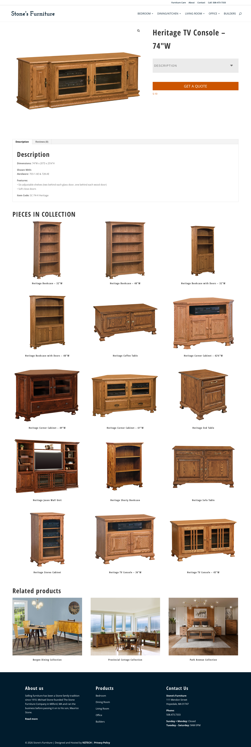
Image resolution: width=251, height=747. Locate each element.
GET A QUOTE (195, 86)
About (192, 3)
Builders (230, 13)
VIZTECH (87, 742)
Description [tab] (22, 141)
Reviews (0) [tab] (41, 141)
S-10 (155, 93)
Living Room (193, 13)
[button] (138, 30)
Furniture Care (178, 3)
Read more (31, 718)
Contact (201, 3)
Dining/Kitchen (167, 13)
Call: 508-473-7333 (217, 3)
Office (213, 13)
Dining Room (103, 702)
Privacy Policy (102, 742)
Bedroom (144, 13)
